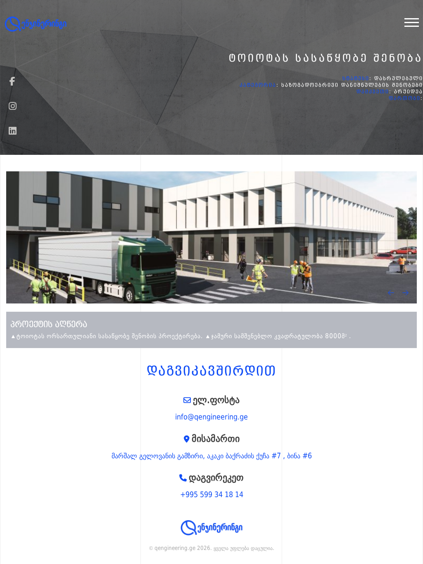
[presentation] (391, 292)
